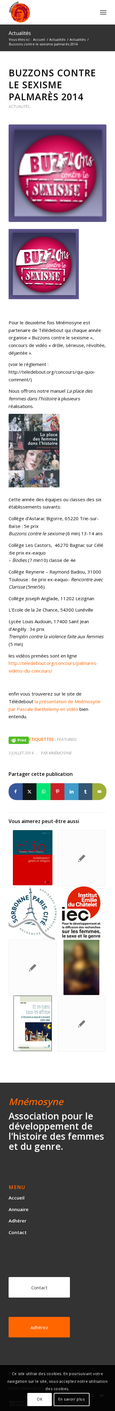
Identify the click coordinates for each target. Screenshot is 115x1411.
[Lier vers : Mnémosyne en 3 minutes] (32, 968)
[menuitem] (103, 12)
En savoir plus (71, 1399)
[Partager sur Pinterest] (58, 791)
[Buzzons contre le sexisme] (57, 173)
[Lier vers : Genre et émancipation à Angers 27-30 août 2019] (81, 1024)
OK (39, 1399)
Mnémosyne (60, 753)
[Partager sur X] (30, 791)
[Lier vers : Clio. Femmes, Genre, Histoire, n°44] (32, 857)
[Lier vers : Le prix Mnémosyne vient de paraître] (32, 1023)
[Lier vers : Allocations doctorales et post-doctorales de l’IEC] (81, 912)
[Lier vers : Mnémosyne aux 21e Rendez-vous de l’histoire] (81, 967)
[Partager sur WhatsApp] (43, 791)
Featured (67, 739)
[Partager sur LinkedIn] (71, 791)
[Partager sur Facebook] (16, 791)
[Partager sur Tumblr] (86, 791)
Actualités (20, 33)
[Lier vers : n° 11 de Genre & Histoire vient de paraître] (81, 858)
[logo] (48, 12)
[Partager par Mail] (99, 791)
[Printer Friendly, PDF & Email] (19, 739)
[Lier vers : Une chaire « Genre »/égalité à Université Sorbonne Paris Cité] (32, 913)
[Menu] (103, 12)
